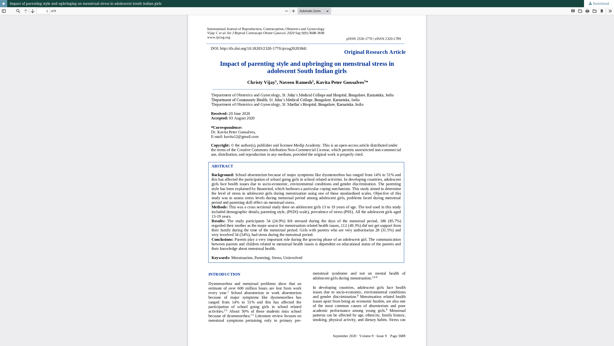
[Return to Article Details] (3, 3)
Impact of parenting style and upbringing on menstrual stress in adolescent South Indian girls (85, 3)
